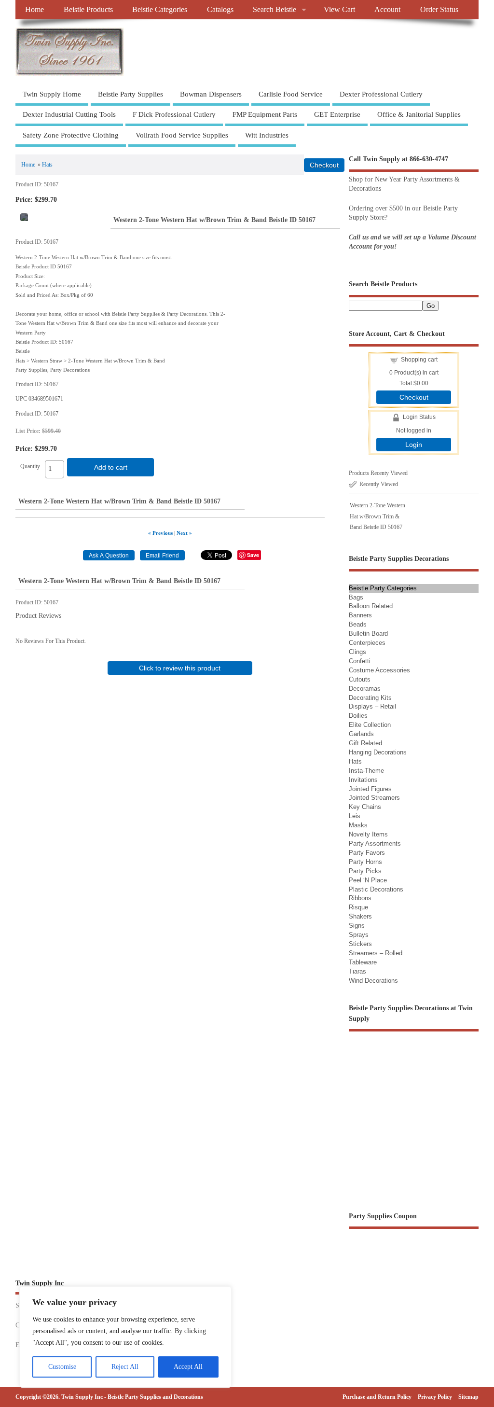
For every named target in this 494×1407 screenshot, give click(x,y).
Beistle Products (88, 9)
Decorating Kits (370, 697)
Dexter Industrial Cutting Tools (69, 114)
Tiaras (357, 971)
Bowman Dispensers (211, 94)
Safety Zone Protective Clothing (71, 135)
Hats (47, 164)
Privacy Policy (435, 1396)
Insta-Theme (366, 770)
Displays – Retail (372, 706)
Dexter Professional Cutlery (381, 94)
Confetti (359, 661)
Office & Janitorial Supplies (419, 114)
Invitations (363, 779)
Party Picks (365, 871)
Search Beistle (274, 9)
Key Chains (365, 806)
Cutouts (359, 679)
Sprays (359, 934)
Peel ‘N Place (368, 880)
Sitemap (468, 1396)
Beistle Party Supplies (130, 94)
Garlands (361, 734)
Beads (358, 624)
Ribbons (360, 898)
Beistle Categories (159, 9)
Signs (357, 925)
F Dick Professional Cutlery (174, 114)
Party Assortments (375, 843)
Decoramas (365, 688)
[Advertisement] (179, 750)
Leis (354, 816)
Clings (357, 651)
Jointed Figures (370, 789)
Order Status (439, 9)
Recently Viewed (378, 484)
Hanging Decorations (378, 752)
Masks (358, 825)
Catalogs (220, 9)
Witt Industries (266, 135)
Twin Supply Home (52, 94)
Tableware (363, 962)
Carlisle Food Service (291, 94)
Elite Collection (370, 724)
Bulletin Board (368, 633)
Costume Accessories (379, 670)
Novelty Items (368, 834)
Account (387, 9)
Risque (358, 907)
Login (413, 444)
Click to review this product (179, 668)
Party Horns (365, 861)
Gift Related (365, 743)
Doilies (358, 715)
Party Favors (367, 852)
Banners (360, 615)
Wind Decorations (373, 980)
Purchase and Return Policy (377, 1396)
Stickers (360, 943)
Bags (356, 597)
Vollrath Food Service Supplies (182, 135)
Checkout (413, 397)
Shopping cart (419, 359)
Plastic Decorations (376, 889)
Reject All (124, 1366)
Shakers (360, 916)
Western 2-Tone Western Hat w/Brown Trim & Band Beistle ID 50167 (377, 516)
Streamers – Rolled (375, 953)
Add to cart (110, 467)
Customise (62, 1366)
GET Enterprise (337, 114)
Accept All (188, 1366)
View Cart (339, 9)
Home (34, 9)
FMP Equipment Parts (265, 114)
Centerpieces (367, 642)
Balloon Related (371, 606)
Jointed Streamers (374, 797)
